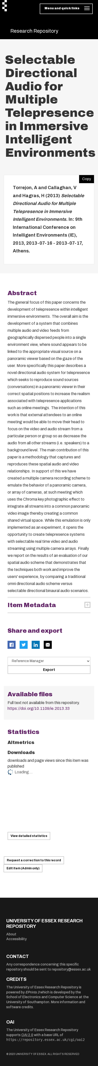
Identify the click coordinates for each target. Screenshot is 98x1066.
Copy (85, 178)
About (11, 934)
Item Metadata (32, 605)
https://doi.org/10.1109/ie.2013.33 (39, 708)
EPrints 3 (32, 992)
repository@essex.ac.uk (71, 969)
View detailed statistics (29, 836)
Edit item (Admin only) (23, 868)
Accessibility (16, 939)
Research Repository (34, 31)
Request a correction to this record (34, 860)
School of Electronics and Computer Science (42, 997)
